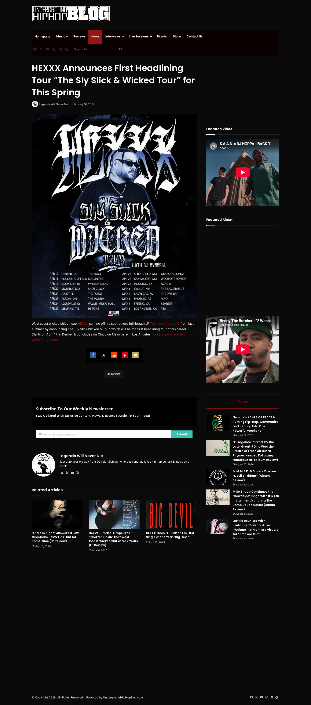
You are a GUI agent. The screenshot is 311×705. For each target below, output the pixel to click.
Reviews (79, 36)
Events (162, 36)
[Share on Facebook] (93, 355)
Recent (243, 402)
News (95, 36)
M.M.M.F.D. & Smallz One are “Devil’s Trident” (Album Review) (254, 475)
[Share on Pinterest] (125, 355)
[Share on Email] (135, 355)
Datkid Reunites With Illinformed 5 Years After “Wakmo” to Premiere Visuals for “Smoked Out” (255, 527)
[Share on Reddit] (114, 355)
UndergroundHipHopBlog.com (123, 697)
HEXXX (83, 324)
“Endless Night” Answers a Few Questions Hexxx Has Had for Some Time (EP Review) (55, 537)
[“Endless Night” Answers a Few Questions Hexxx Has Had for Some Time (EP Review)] (57, 514)
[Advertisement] (198, 13)
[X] (67, 472)
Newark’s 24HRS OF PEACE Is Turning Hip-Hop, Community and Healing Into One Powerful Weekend (255, 424)
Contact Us (195, 36)
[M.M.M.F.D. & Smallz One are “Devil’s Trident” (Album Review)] (218, 477)
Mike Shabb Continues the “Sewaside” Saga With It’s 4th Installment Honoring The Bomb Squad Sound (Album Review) (256, 500)
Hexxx (115, 374)
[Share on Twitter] (103, 355)
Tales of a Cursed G (165, 324)
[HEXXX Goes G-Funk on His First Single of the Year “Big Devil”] (171, 514)
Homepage (42, 36)
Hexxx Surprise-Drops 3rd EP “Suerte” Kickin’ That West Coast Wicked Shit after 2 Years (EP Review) (113, 539)
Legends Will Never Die (53, 104)
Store (177, 36)
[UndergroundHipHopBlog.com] (71, 14)
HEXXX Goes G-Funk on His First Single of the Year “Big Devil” (170, 535)
